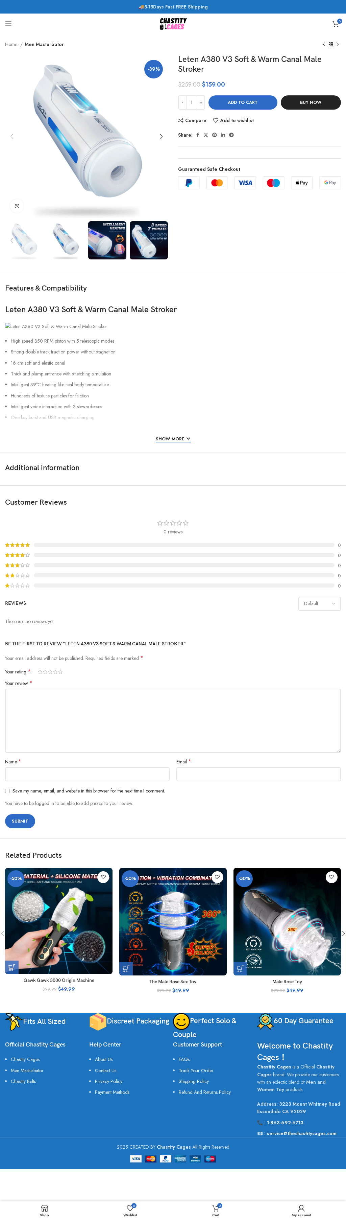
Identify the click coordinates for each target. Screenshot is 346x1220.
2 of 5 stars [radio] (45, 671)
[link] (23, 1081)
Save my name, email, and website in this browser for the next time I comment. (89, 790)
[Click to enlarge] (17, 206)
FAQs (184, 1059)
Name (13, 761)
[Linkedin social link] (223, 135)
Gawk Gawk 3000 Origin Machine (59, 980)
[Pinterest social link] (214, 135)
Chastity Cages (25, 1059)
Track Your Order (196, 1070)
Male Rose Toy (287, 982)
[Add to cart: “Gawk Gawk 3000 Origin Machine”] (12, 967)
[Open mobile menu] (8, 23)
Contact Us (105, 1070)
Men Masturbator (44, 44)
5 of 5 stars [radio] (60, 671)
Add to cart (243, 102)
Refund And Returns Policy (205, 1092)
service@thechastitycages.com (302, 1133)
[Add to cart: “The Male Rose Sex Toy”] (126, 968)
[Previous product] (324, 44)
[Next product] (337, 44)
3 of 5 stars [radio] (50, 671)
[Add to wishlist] (103, 877)
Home (12, 44)
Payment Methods (112, 1092)
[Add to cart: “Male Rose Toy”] (240, 968)
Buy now (311, 102)
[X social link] (205, 135)
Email (183, 761)
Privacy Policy (108, 1081)
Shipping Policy (194, 1081)
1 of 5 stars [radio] (40, 671)
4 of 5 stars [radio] (55, 671)
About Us (104, 1059)
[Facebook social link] (197, 135)
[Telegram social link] (231, 135)
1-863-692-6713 (285, 1122)
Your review (18, 683)
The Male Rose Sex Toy (172, 982)
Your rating (18, 671)
